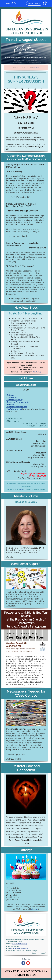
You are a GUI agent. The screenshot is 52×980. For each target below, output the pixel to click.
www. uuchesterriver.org (19, 944)
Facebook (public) (14, 400)
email (22, 489)
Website (10, 404)
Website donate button (16, 407)
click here (34, 909)
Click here (36, 67)
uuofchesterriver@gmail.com (19, 948)
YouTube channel (14, 409)
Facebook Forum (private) (17, 402)
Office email (11, 397)
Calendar (10, 395)
